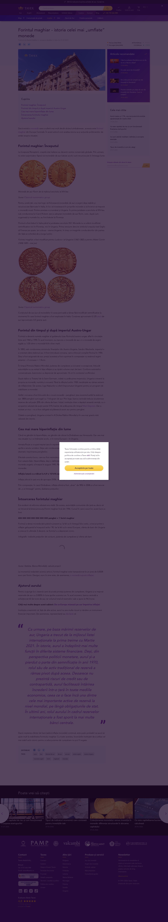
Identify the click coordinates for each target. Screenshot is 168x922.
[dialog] (84, 461)
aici (88, 455)
